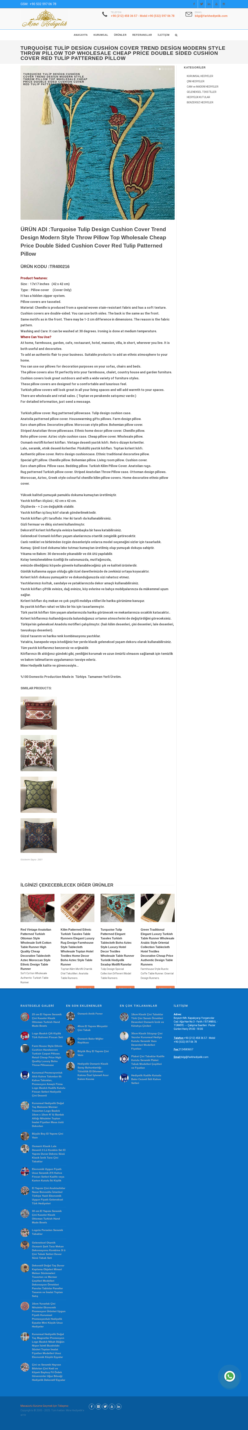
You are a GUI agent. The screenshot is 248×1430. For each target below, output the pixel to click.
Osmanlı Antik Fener (90, 1013)
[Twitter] (201, 4)
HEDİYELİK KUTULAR (198, 97)
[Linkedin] (209, 4)
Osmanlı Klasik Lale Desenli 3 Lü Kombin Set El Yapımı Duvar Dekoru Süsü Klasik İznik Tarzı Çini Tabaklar (49, 1154)
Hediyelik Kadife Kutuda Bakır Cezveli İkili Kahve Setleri (146, 1079)
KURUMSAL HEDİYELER (200, 76)
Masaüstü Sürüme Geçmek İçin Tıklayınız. (45, 1405)
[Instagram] (223, 4)
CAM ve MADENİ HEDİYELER (202, 86)
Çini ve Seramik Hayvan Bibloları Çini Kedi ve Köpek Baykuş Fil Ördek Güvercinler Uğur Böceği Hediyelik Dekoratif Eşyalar (48, 1372)
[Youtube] (216, 4)
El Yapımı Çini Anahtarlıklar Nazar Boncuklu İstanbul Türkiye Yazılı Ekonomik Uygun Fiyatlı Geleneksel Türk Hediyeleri (48, 1196)
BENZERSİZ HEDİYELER (200, 102)
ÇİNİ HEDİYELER (195, 81)
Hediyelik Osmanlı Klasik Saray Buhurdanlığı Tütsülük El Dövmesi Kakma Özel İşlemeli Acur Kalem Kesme (93, 1071)
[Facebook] (194, 4)
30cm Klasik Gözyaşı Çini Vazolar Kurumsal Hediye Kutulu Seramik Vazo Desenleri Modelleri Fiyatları (146, 1041)
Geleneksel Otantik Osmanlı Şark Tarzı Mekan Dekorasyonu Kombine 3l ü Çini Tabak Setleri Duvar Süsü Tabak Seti (49, 1250)
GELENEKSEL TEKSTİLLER (201, 91)
